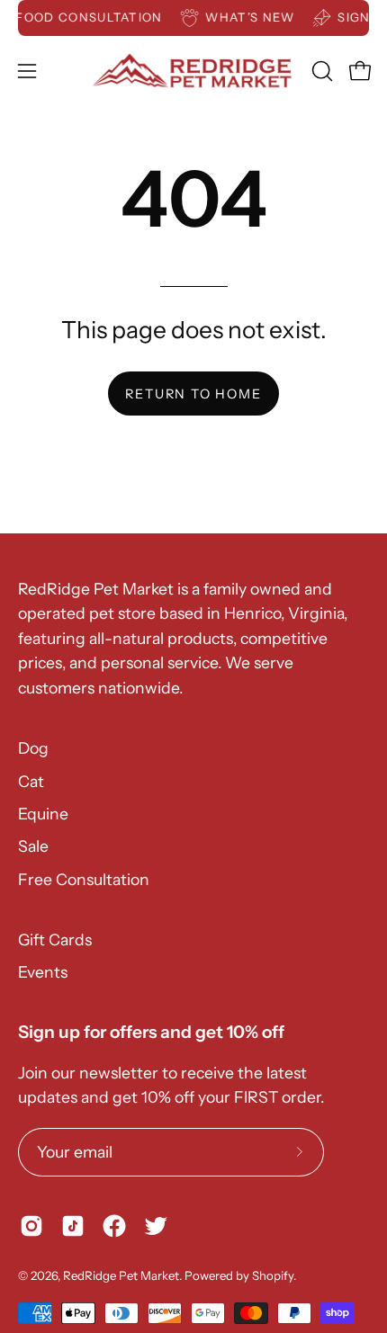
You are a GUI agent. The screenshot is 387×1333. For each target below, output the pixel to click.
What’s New (255, 17)
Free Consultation (83, 879)
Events (43, 971)
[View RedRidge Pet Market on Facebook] (114, 1225)
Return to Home (193, 394)
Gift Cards (55, 939)
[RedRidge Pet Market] (194, 70)
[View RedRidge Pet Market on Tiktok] (72, 1225)
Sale (33, 845)
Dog (33, 747)
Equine (43, 813)
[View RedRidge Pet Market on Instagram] (31, 1225)
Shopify (272, 1275)
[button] (320, 71)
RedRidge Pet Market (121, 1275)
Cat (31, 781)
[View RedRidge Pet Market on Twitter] (155, 1225)
